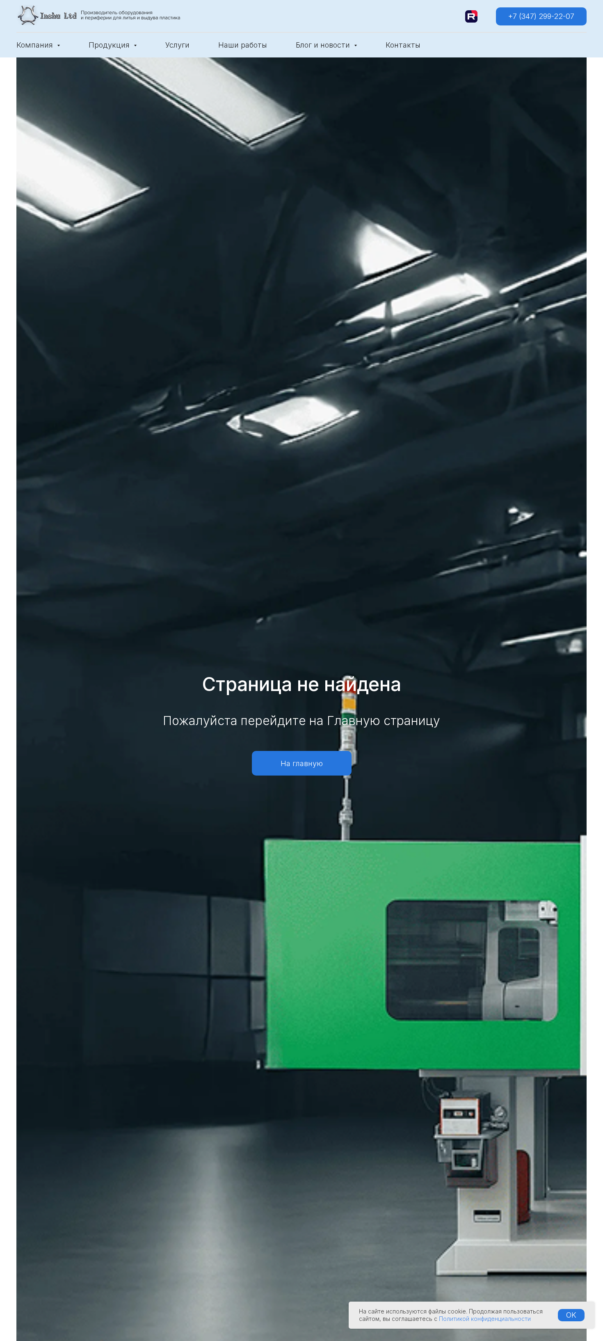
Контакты (403, 45)
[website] (471, 16)
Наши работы (242, 45)
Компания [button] (35, 45)
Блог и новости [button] (324, 45)
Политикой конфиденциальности (485, 1318)
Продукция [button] (110, 45)
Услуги (177, 45)
